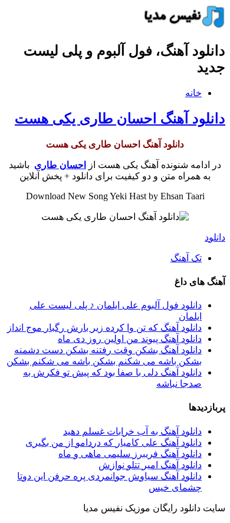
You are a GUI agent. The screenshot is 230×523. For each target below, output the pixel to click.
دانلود (215, 237)
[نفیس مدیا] (181, 25)
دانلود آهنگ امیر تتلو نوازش (150, 465)
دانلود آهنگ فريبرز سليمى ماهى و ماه (130, 454)
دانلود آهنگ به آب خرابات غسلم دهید (132, 431)
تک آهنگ (186, 258)
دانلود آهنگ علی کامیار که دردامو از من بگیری (113, 443)
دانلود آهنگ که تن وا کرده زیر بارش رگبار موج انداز (104, 328)
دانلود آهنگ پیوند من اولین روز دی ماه (130, 339)
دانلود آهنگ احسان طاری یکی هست (120, 118)
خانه (193, 93)
